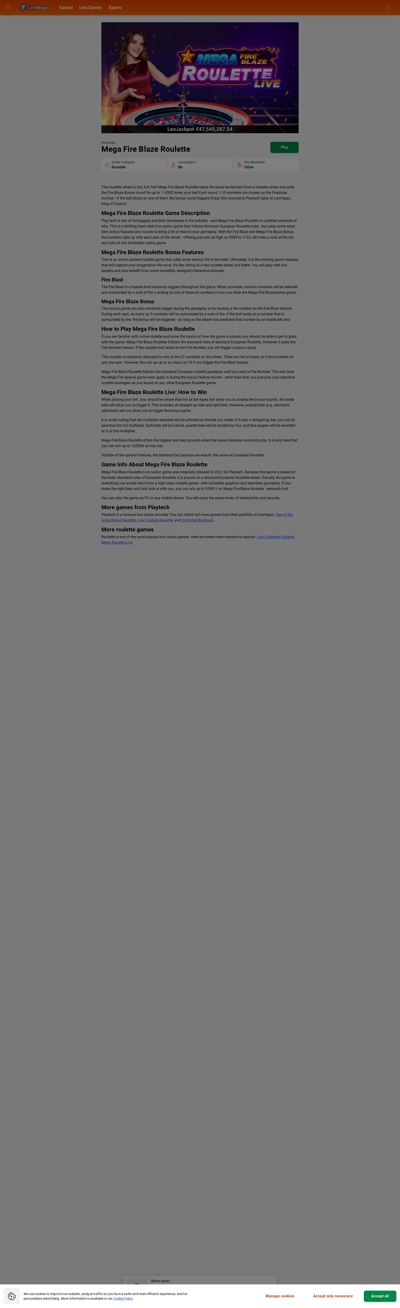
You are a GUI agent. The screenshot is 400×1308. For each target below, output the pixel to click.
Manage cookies (280, 1296)
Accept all (380, 1296)
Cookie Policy (123, 1298)
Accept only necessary (333, 1296)
